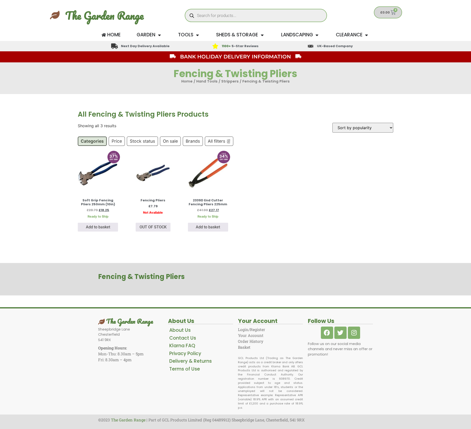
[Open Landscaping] (317, 35)
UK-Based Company (335, 46)
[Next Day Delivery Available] (114, 46)
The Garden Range (104, 15)
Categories (92, 141)
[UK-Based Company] (310, 46)
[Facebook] (327, 333)
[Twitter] (340, 333)
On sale (170, 141)
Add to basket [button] (98, 227)
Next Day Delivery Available (145, 46)
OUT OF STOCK (153, 227)
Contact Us (182, 338)
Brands (193, 141)
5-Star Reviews (240, 46)
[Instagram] (354, 333)
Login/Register (251, 329)
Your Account (250, 335)
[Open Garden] (159, 35)
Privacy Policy (185, 353)
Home (187, 81)
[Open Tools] (197, 35)
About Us (180, 330)
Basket (244, 347)
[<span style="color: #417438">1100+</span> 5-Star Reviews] (215, 46)
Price (117, 141)
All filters (216, 141)
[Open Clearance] (366, 35)
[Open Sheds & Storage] (262, 35)
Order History (250, 341)
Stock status (142, 141)
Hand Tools (207, 81)
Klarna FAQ (182, 345)
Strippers (230, 81)
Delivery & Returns (190, 361)
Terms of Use (184, 369)
